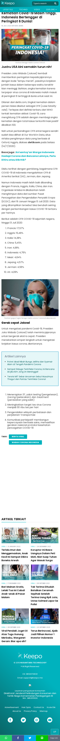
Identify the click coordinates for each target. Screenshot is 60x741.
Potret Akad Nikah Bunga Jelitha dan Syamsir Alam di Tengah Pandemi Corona (29, 363)
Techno (23, 9)
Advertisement (12, 707)
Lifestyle (8, 9)
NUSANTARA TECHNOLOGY (33, 662)
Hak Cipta (26, 707)
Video (37, 9)
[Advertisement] (30, 482)
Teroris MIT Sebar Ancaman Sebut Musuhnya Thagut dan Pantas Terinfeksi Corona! (30, 378)
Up (54, 731)
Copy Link (54, 738)
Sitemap (44, 711)
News (33, 627)
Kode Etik (51, 707)
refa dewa (18, 26)
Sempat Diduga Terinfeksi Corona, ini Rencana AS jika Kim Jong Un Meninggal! (30, 370)
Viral (3, 546)
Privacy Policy (30, 711)
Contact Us (39, 707)
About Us (17, 711)
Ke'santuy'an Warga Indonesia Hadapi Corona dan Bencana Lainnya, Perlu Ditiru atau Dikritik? (28, 156)
